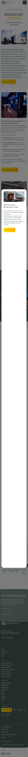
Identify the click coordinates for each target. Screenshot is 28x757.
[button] (25, 190)
